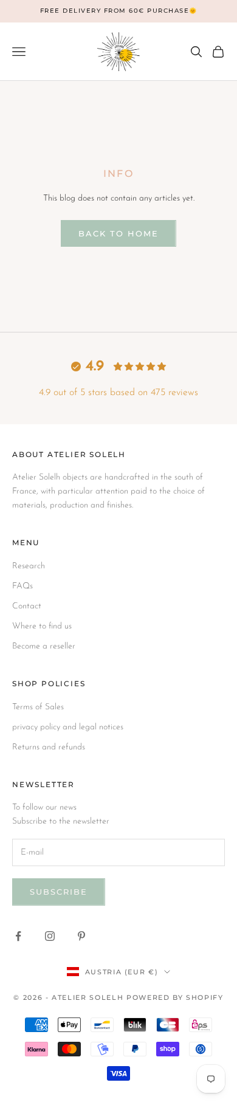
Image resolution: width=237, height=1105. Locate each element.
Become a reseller (43, 646)
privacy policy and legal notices (67, 727)
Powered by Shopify (175, 997)
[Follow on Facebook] (18, 936)
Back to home (118, 233)
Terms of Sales (38, 707)
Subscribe (59, 892)
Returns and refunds (48, 747)
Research (28, 566)
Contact (26, 606)
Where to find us (42, 626)
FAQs (22, 586)
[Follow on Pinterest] (81, 936)
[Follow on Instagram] (50, 936)
